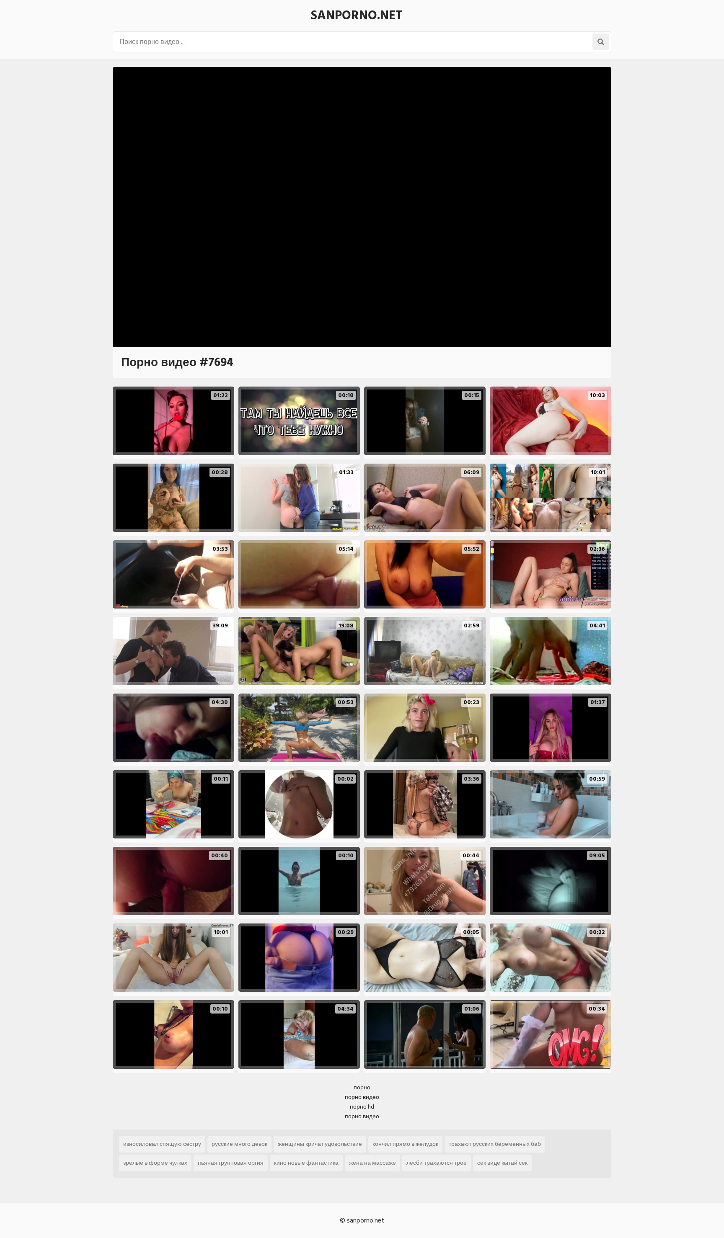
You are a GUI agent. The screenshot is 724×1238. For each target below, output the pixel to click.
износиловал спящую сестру (162, 1144)
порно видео (362, 1097)
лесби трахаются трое (436, 1163)
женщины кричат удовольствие (320, 1144)
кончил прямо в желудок (405, 1144)
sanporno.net (357, 15)
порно (362, 1087)
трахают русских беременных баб (495, 1144)
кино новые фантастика (306, 1163)
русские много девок (239, 1144)
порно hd (362, 1107)
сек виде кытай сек (502, 1163)
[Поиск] (600, 42)
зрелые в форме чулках (155, 1163)
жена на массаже (372, 1163)
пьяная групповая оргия (231, 1163)
